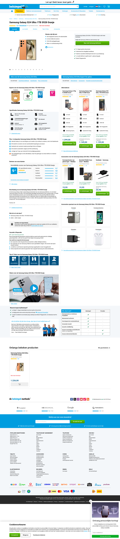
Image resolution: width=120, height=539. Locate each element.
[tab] (9, 69)
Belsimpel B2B (92, 456)
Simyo (37, 448)
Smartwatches (39, 463)
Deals (90, 469)
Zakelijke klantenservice (94, 457)
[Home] (12, 11)
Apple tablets (13, 456)
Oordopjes (38, 460)
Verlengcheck (65, 456)
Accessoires (82, 80)
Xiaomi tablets (13, 458)
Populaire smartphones (17, 433)
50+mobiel (38, 434)
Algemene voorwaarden (79, 501)
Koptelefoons (39, 461)
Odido (37, 445)
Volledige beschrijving (16, 207)
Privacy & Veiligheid (40, 472)
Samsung (21, 18)
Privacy (55, 501)
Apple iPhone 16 (13, 437)
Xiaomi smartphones (67, 439)
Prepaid (64, 458)
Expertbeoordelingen (24, 80)
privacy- (86, 531)
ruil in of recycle (96, 56)
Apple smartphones (67, 434)
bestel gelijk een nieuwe (37, 225)
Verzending (12, 471)
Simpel (37, 446)
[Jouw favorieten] (104, 6)
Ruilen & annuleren (14, 475)
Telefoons (47, 11)
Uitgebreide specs (15, 133)
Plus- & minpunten (42, 80)
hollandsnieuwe (39, 440)
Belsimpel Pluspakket (42, 312)
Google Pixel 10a (13, 443)
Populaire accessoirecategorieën (94, 80)
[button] (90, 501)
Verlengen (65, 11)
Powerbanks (39, 458)
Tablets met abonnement (15, 463)
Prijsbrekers (19, 11)
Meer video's (14, 303)
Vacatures (38, 477)
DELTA (37, 439)
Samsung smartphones (68, 436)
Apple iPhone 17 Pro (14, 436)
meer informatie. (76, 498)
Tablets (91, 11)
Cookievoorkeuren (69, 501)
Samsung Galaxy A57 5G (15, 440)
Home (10, 18)
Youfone (38, 451)
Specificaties (33, 80)
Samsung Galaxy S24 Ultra (31, 18)
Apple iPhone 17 (13, 434)
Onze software (39, 475)
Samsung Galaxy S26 (15, 439)
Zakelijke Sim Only (93, 460)
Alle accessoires (39, 466)
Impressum (61, 501)
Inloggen (91, 6)
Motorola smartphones (68, 440)
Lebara (37, 443)
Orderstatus (12, 472)
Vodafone (38, 449)
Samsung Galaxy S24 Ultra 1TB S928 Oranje (48, 18)
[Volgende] (41, 50)
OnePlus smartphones (67, 437)
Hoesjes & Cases (40, 456)
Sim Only (56, 11)
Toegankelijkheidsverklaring (42, 474)
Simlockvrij (50, 47)
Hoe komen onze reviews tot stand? (20, 180)
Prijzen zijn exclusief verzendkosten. (76, 497)
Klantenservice (100, 11)
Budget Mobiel (39, 437)
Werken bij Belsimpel (48, 501)
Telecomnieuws (66, 457)
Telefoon (15, 18)
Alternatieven (74, 80)
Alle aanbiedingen (93, 471)
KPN (37, 442)
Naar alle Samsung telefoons (70, 151)
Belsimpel (39, 469)
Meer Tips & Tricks (15, 267)
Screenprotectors (40, 457)
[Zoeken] (77, 6)
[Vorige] (11, 50)
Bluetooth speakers (40, 464)
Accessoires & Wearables (78, 11)
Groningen (65, 471)
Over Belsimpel (39, 471)
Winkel (65, 469)
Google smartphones (67, 442)
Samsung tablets (14, 457)
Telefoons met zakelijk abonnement (97, 458)
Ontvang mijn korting (105, 536)
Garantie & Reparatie (14, 474)
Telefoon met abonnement (33, 11)
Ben (37, 436)
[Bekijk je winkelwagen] (109, 6)
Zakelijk (91, 454)
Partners (40, 501)
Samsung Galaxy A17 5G (15, 442)
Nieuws (35, 501)
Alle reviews (14, 184)
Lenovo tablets (13, 461)
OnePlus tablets (13, 460)
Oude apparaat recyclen (68, 460)
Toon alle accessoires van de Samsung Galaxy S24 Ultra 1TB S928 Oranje (81, 198)
